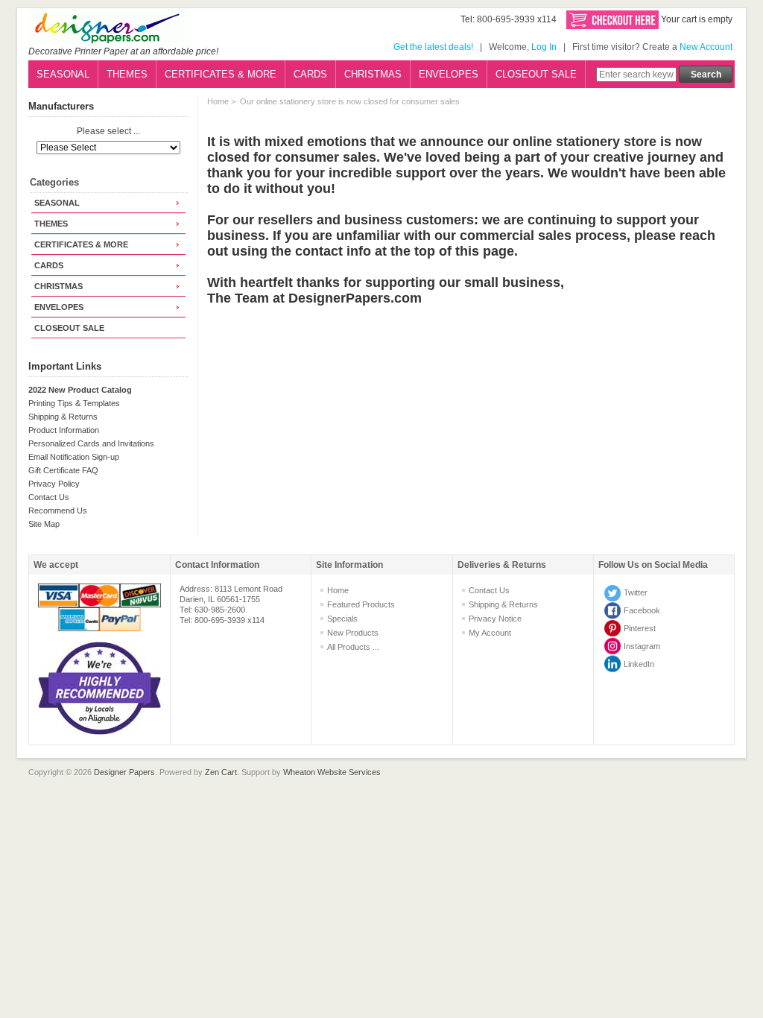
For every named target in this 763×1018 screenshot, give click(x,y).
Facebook (642, 610)
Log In (544, 46)
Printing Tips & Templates (74, 403)
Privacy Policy (54, 483)
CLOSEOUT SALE (536, 74)
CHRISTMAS (373, 74)
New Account (706, 46)
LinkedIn (639, 664)
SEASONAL (63, 74)
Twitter (636, 592)
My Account (490, 632)
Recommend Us (57, 510)
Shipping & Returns (63, 416)
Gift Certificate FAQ (63, 470)
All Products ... (353, 646)
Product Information (63, 430)
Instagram (642, 646)
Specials (342, 618)
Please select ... (108, 132)
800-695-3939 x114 (517, 19)
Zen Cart (221, 772)
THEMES (127, 74)
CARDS (310, 74)
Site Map (44, 523)
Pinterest (640, 628)
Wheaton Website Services (332, 772)
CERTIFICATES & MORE (220, 74)
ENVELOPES (448, 74)
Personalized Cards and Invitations (91, 443)
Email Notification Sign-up (73, 456)
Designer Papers (124, 772)
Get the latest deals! (433, 46)
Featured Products (361, 604)
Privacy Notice (495, 618)
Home (218, 101)
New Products (353, 632)
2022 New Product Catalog (80, 389)
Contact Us (48, 497)
